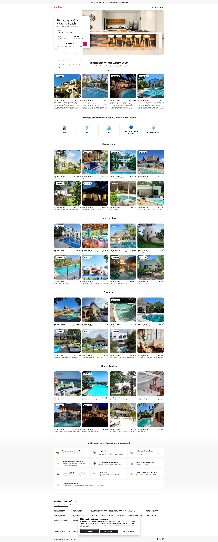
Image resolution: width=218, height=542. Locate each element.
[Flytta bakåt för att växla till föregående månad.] (60, 43)
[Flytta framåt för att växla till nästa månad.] (79, 43)
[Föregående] (106, 70)
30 (80, 64)
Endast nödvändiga (109, 531)
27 (69, 64)
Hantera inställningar (128, 531)
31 (59, 67)
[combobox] (72, 32)
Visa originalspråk (123, 2)
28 (73, 64)
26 (66, 64)
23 (80, 60)
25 (63, 64)
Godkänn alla (89, 531)
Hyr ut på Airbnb (157, 7)
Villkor (75, 539)
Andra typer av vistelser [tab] (61, 505)
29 (76, 64)
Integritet (69, 539)
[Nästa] (112, 70)
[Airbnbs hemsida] (58, 7)
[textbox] (64, 38)
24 (59, 64)
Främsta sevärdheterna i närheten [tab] (79, 505)
